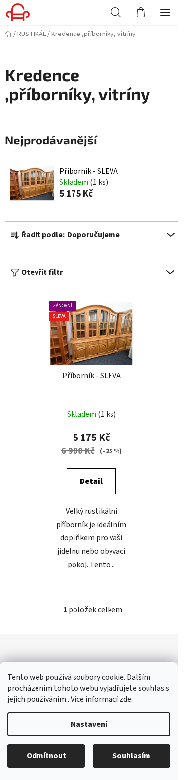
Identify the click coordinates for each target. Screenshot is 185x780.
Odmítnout (46, 755)
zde (125, 699)
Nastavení (89, 724)
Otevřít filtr (42, 272)
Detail (91, 481)
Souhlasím (131, 755)
